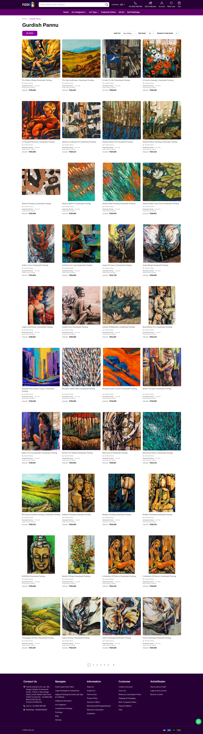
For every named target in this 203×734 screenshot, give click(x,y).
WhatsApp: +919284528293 (36, 710)
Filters (29, 33)
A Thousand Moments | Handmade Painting (38, 142)
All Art (121, 12)
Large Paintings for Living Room (67, 691)
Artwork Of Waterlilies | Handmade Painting (118, 327)
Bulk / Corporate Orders (127, 702)
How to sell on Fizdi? (158, 687)
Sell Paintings (133, 12)
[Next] (113, 665)
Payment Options (125, 706)
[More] (85, 12)
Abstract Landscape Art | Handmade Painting (79, 142)
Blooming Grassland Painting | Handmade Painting (41, 514)
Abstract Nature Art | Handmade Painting (117, 142)
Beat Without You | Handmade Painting (157, 327)
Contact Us (91, 691)
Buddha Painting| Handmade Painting (76, 514)
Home (66, 12)
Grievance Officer (93, 702)
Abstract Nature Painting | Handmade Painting (160, 142)
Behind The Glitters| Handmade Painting (77, 453)
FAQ (120, 710)
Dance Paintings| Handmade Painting (116, 638)
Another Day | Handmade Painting (75, 327)
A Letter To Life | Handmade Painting (116, 80)
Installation (91, 713)
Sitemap (58, 720)
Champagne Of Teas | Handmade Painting (38, 638)
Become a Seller (156, 694)
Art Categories (78, 12)
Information (94, 681)
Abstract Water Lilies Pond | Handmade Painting (161, 203)
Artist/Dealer (157, 681)
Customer (124, 681)
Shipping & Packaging (127, 698)
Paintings (58, 712)
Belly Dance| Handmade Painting (115, 453)
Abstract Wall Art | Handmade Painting (76, 203)
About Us (90, 687)
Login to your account (158, 691)
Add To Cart (39, 96)
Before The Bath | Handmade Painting (157, 389)
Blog (57, 716)
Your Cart (122, 691)
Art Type (93, 12)
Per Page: (142, 33)
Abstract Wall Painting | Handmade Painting (118, 203)
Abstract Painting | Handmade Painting (36, 203)
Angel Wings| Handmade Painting (155, 265)
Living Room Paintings (63, 708)
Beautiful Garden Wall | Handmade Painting (78, 389)
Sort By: (117, 33)
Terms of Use (92, 694)
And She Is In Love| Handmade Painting (77, 265)
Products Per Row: (165, 33)
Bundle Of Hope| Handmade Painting (76, 576)
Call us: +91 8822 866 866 (36, 706)
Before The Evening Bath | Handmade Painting (39, 453)
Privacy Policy (92, 698)
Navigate (60, 681)
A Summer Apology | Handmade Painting (158, 80)
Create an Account (125, 687)
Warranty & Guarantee (95, 710)
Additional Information (63, 701)
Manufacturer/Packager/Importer (99, 706)
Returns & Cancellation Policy (130, 694)
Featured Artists (108, 12)
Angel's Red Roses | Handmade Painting (37, 327)
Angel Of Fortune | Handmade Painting (117, 265)
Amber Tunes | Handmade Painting (35, 265)
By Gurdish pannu (27, 83)
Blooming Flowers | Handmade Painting (158, 453)
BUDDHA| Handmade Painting (33, 576)
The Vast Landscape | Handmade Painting (78, 80)
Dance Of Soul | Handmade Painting (75, 638)
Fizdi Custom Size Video (64, 687)
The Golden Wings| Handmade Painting (37, 80)
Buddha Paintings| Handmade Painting (157, 514)
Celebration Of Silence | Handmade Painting (119, 576)
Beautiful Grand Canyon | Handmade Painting (119, 389)
